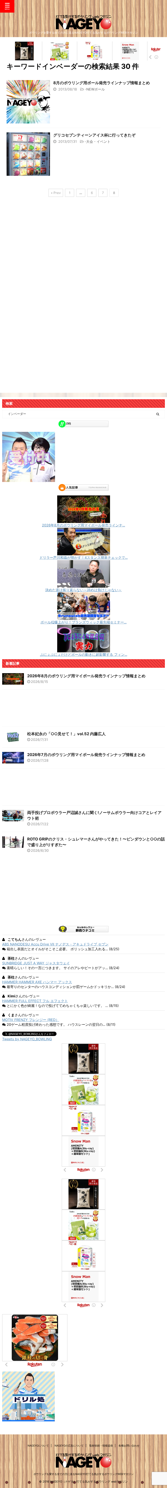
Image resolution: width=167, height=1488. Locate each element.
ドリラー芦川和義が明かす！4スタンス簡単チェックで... (83, 557)
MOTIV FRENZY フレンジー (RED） (30, 1020)
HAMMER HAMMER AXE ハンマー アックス (37, 982)
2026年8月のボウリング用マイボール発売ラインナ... (83, 525)
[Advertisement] (83, 253)
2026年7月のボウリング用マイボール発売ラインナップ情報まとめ (86, 754)
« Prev (56, 193)
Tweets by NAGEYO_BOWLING (27, 1039)
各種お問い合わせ (129, 1445)
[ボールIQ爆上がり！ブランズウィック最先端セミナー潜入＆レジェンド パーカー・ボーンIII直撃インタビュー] (83, 618)
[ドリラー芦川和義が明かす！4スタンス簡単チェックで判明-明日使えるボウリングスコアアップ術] (83, 553)
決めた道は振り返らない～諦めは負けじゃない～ (83, 590)
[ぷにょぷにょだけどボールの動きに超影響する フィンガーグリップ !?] (83, 650)
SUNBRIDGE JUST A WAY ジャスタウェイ (36, 963)
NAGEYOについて (38, 1445)
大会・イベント (98, 141)
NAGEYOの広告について (69, 1445)
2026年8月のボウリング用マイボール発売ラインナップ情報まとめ (86, 676)
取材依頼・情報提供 (101, 1445)
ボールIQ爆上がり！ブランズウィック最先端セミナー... (83, 622)
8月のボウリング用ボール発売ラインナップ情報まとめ (101, 83)
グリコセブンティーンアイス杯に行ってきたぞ (94, 135)
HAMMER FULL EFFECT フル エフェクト (35, 1001)
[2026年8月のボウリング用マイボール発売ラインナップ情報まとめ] (83, 521)
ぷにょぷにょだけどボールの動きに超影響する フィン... (83, 654)
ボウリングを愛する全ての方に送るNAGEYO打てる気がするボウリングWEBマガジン (83, 1474)
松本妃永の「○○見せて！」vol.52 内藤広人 (66, 734)
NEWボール (95, 89)
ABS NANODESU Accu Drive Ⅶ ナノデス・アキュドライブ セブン (55, 944)
